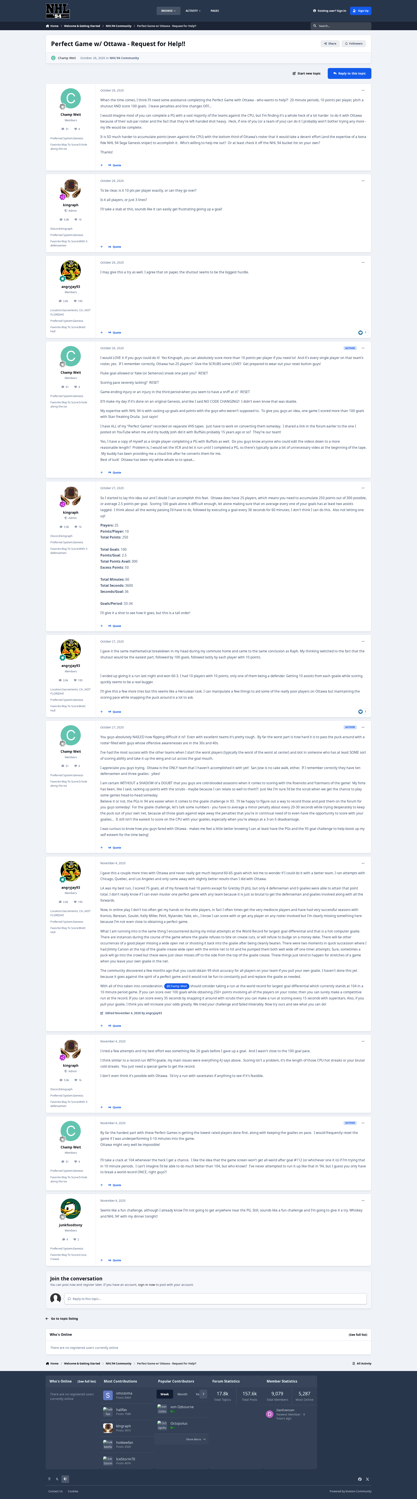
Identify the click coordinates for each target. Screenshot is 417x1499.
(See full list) (358, 1335)
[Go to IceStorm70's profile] (108, 1461)
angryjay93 (70, 286)
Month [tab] (182, 1394)
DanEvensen (285, 1410)
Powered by (350, 1491)
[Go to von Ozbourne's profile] (162, 1409)
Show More (194, 1439)
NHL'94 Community (124, 58)
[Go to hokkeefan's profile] (108, 1444)
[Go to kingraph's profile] (71, 189)
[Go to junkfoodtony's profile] (71, 1208)
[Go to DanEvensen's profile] (269, 1414)
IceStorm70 (125, 1459)
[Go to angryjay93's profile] (71, 270)
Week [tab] (165, 1394)
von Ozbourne (182, 1406)
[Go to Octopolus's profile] (162, 1425)
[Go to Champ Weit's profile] (53, 58)
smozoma (124, 1393)
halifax (121, 1409)
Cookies (73, 1491)
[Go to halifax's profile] (108, 1412)
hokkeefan (124, 1442)
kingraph (70, 205)
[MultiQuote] (102, 165)
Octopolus (178, 1423)
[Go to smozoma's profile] (108, 1395)
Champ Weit (67, 58)
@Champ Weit (177, 986)
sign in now (146, 1285)
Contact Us (55, 1491)
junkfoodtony (70, 1225)
